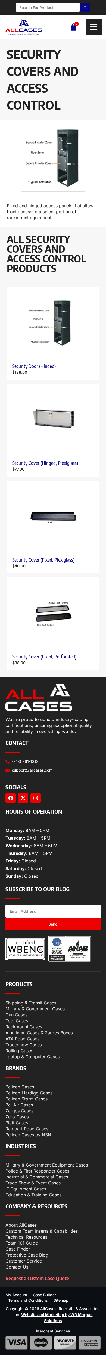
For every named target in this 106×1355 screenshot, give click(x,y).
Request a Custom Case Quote (37, 1278)
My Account (16, 1294)
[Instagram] (35, 798)
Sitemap (61, 1300)
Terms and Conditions (28, 1300)
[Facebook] (10, 798)
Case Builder (44, 1294)
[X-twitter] (23, 798)
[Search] (85, 7)
